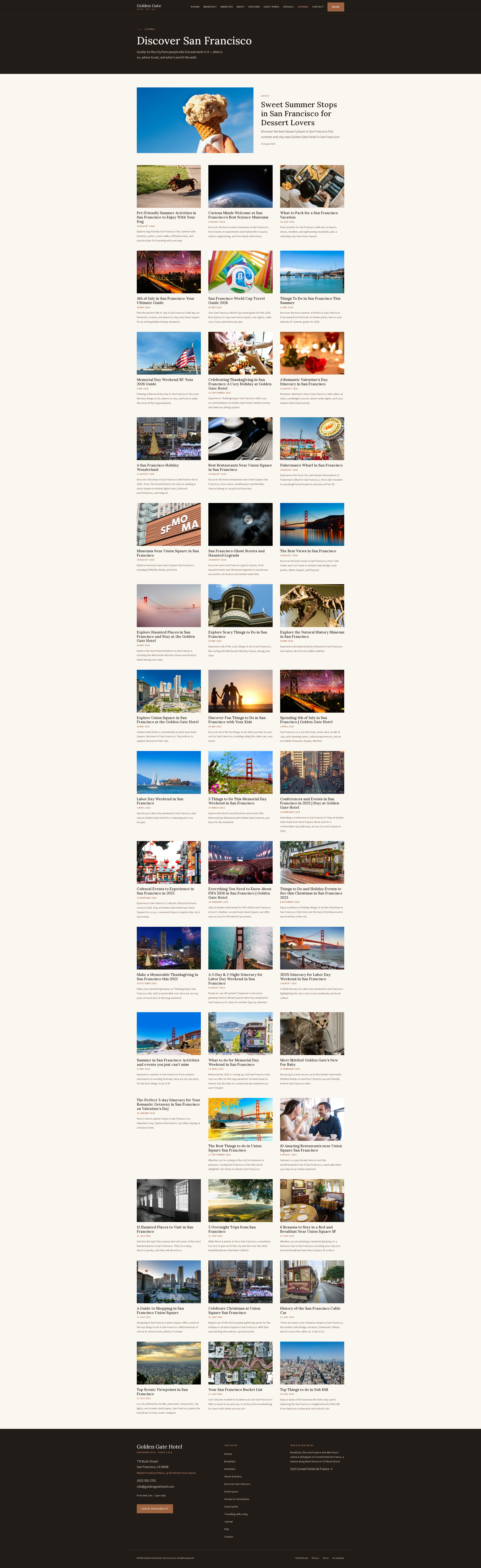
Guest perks (231, 1507)
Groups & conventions (236, 1499)
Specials (288, 6)
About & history (233, 1476)
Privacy (315, 1558)
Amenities (227, 6)
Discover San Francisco (237, 1484)
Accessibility (338, 1558)
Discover (254, 6)
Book (336, 7)
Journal (303, 6)
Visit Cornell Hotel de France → (311, 1469)
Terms (326, 1558)
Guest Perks (271, 6)
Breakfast (210, 6)
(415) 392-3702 (146, 1480)
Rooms (195, 6)
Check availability (154, 1508)
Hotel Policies (301, 1558)
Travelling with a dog (236, 1514)
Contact (318, 6)
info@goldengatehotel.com (155, 1487)
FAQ (226, 1529)
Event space (231, 1492)
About (241, 6)
